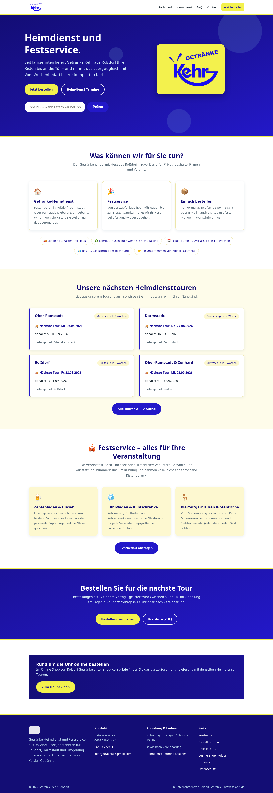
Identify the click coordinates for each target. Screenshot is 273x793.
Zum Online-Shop (56, 687)
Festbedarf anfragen (136, 548)
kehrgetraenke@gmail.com (113, 754)
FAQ (199, 7)
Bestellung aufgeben (117, 619)
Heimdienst (184, 7)
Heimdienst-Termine (83, 89)
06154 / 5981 (103, 747)
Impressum (206, 762)
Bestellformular (209, 742)
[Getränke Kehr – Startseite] (35, 7)
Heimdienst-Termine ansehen (166, 754)
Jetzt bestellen (232, 7)
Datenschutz (207, 769)
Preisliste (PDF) (160, 619)
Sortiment (165, 7)
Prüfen (98, 106)
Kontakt (212, 7)
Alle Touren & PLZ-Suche (137, 409)
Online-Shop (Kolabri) (213, 755)
